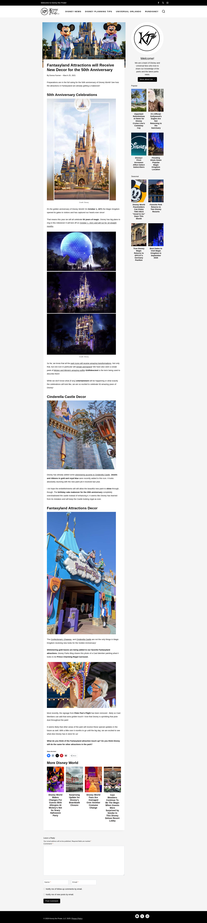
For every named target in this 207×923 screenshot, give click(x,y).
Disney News (73, 11)
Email (75, 882)
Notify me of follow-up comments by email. (64, 889)
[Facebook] (158, 3)
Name (47, 882)
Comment (48, 844)
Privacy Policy (76, 918)
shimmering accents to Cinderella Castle (92, 475)
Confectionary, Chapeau (61, 639)
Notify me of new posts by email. (60, 894)
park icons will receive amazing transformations (91, 363)
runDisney (151, 11)
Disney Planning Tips (98, 11)
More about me (146, 79)
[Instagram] (167, 3)
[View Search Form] (163, 11)
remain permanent (84, 367)
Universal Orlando (128, 11)
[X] (163, 3)
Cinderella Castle (83, 639)
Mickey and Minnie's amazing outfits (69, 370)
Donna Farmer (55, 75)
